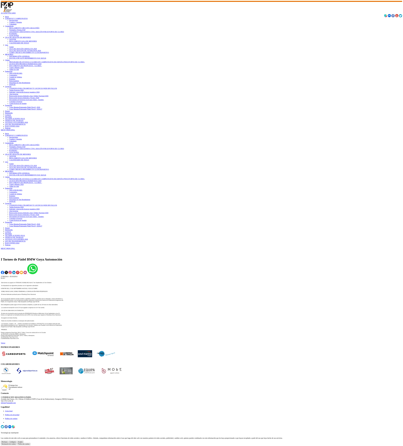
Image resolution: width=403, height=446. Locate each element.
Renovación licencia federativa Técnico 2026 (24, 215)
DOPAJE (12, 201)
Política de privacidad (12, 415)
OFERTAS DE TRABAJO (14, 237)
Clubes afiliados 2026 (16, 184)
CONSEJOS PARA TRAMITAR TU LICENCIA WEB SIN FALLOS (33, 205)
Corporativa (13, 192)
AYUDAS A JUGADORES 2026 (16, 239)
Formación (8, 222)
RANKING (13, 150)
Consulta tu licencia (15, 218)
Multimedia (9, 230)
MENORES (9, 171)
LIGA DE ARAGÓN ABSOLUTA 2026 (23, 166)
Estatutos (12, 196)
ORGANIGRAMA (15, 190)
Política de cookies (11, 418)
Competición (9, 143)
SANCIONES (14, 152)
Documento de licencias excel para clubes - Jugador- (26, 216)
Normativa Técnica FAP (17, 147)
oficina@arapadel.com (8, 403)
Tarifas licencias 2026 (16, 207)
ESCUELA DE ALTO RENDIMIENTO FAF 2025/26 (27, 175)
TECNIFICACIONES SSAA (15, 235)
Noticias (7, 245)
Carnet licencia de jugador (18, 220)
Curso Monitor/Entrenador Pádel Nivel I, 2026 (24, 224)
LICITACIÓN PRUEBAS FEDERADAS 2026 (25, 181)
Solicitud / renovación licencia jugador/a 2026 (24, 209)
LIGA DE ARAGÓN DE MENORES (18, 154)
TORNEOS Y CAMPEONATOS (16, 135)
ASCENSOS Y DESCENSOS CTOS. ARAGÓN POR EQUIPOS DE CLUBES (36, 149)
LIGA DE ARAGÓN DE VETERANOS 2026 (25, 167)
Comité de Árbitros (15, 194)
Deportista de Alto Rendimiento (19, 199)
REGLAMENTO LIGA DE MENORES (23, 158)
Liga (6, 162)
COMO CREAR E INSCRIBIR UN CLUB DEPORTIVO (29, 169)
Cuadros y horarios (15, 139)
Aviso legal (8, 411)
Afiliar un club (14, 186)
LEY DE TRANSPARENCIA (15, 241)
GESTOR (12, 156)
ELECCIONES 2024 (12, 243)
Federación (8, 188)
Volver (3, 343)
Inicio (7, 133)
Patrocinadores (14, 198)
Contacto (8, 232)
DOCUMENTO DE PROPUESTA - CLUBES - (25, 182)
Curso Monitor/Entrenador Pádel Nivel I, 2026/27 (25, 226)
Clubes (7, 177)
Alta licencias (13, 211)
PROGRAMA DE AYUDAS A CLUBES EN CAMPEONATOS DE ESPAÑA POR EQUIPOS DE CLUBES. (47, 179)
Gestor (11, 164)
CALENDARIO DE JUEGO (19, 160)
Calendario (12, 141)
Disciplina (8, 233)
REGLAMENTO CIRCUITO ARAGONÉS (24, 145)
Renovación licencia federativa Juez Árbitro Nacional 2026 (28, 213)
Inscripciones (13, 137)
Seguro (7, 228)
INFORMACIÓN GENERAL (19, 173)
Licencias (8, 203)
